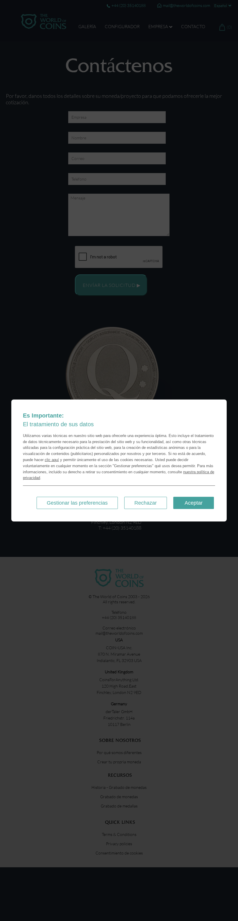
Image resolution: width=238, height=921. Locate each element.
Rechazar (145, 503)
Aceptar (194, 503)
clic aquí (52, 460)
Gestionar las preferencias (77, 503)
